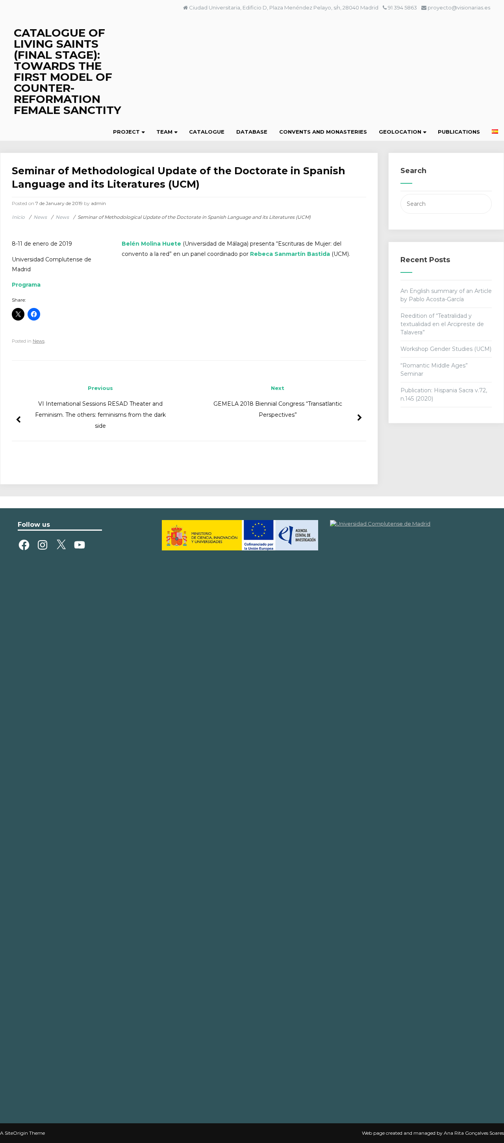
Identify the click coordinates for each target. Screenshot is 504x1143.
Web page (373, 1133)
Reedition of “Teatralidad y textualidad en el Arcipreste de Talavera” (442, 324)
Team (164, 132)
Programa (26, 284)
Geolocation (400, 132)
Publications (459, 132)
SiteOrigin (16, 1133)
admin (98, 203)
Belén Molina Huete (151, 243)
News (38, 341)
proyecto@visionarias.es (459, 7)
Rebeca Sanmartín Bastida (290, 253)
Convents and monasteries (323, 132)
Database (251, 132)
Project (126, 132)
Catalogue (206, 132)
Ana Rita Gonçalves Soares (474, 1133)
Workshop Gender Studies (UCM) (445, 348)
